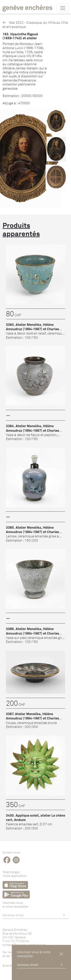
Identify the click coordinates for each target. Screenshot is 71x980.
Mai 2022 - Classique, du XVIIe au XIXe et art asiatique (35, 24)
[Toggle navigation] (62, 8)
